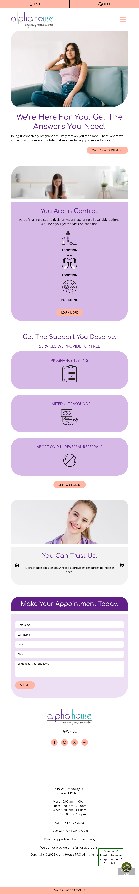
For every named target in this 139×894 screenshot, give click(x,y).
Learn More (72, 312)
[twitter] (74, 742)
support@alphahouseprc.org (74, 839)
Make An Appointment (107, 150)
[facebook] (54, 742)
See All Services (69, 484)
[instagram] (64, 742)
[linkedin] (84, 742)
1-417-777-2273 (73, 823)
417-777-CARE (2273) (73, 831)
